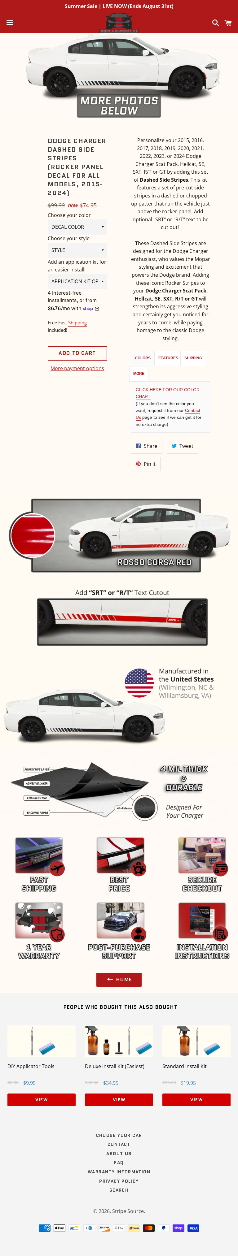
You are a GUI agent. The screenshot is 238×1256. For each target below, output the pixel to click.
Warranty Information (119, 1172)
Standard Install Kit (184, 1066)
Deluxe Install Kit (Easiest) (114, 1066)
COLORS (143, 358)
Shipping (77, 322)
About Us (118, 1153)
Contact (119, 1144)
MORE (138, 373)
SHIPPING (193, 358)
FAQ (119, 1162)
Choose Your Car (119, 1135)
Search (119, 1190)
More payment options (77, 368)
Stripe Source (128, 1211)
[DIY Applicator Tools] (41, 1055)
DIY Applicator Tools (31, 1066)
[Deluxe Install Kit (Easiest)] (119, 1055)
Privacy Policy (119, 1181)
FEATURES (168, 358)
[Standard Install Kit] (196, 1055)
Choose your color (69, 215)
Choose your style (69, 238)
